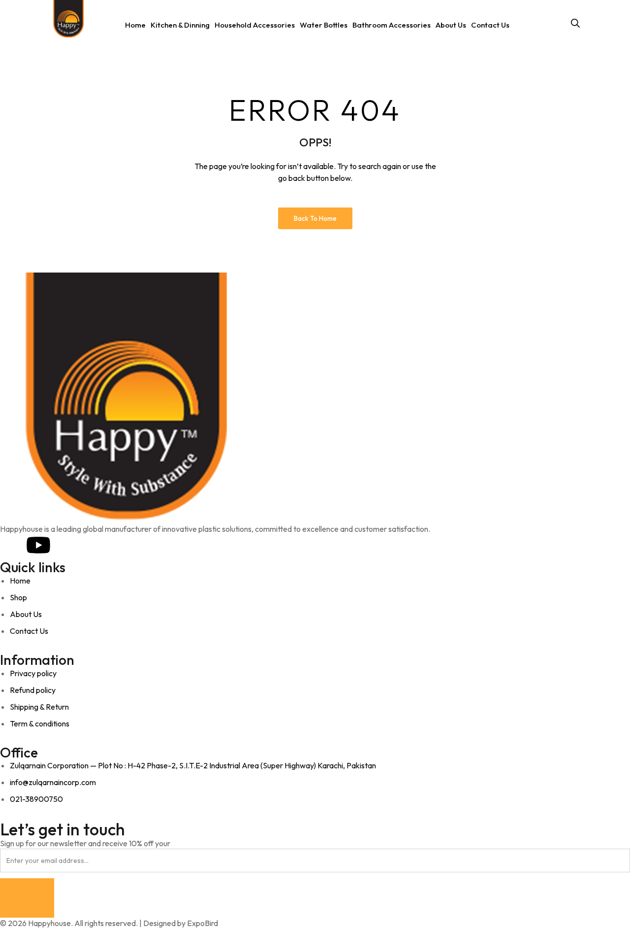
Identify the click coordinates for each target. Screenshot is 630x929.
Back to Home (315, 218)
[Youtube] (38, 545)
